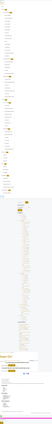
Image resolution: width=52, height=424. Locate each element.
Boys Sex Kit (7, 143)
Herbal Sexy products (6, 181)
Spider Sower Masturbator (9, 111)
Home (2, 6)
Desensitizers (5, 178)
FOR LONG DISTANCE (22, 304)
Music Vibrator (7, 47)
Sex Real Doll (25, 297)
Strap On (23, 217)
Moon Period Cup (25, 244)
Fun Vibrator (25, 251)
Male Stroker (7, 105)
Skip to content (2, 0)
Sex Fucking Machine (8, 38)
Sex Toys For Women (6, 12)
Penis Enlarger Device (8, 131)
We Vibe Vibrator (7, 44)
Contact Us (4, 390)
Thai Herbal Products (6, 184)
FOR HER (3, 9)
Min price (19, 207)
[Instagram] (28, 374)
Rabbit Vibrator (25, 261)
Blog (4, 391)
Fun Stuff (4, 166)
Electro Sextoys (7, 50)
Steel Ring (6, 70)
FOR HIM (3, 99)
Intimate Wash (7, 146)
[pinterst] (26, 374)
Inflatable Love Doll (8, 117)
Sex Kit (6, 41)
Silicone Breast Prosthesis (9, 73)
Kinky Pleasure (5, 169)
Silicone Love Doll (25, 298)
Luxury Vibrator (7, 21)
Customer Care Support (6, 396)
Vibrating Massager (8, 35)
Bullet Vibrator (25, 248)
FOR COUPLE (5, 404)
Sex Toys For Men (6, 102)
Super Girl (24, 302)
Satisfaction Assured (6, 398)
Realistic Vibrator (8, 15)
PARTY (3, 163)
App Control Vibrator (25, 305)
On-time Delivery (5, 397)
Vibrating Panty (7, 64)
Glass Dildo (7, 32)
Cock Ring (6, 137)
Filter (20, 210)
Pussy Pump (25, 245)
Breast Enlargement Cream (9, 96)
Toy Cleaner (7, 93)
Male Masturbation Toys (9, 108)
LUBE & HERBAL (4, 175)
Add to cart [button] (11, 365)
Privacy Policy (5, 395)
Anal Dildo (23, 216)
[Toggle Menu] (6, 9)
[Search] (26, 202)
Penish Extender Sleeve (8, 134)
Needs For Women (6, 76)
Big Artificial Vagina (8, 114)
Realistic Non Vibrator (8, 18)
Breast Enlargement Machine (9, 82)
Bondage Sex (5, 172)
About (4, 388)
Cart (4, 389)
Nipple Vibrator (7, 67)
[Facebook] (24, 374)
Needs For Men (5, 128)
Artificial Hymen (7, 79)
